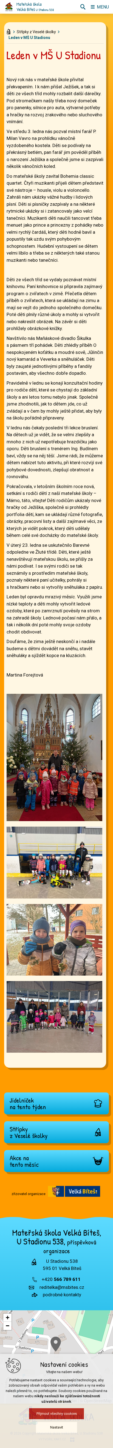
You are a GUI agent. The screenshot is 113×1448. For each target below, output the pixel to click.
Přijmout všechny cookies (56, 1414)
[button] (55, 1344)
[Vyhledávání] (82, 7)
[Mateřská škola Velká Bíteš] (9, 6)
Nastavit (56, 1427)
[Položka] (10, 30)
